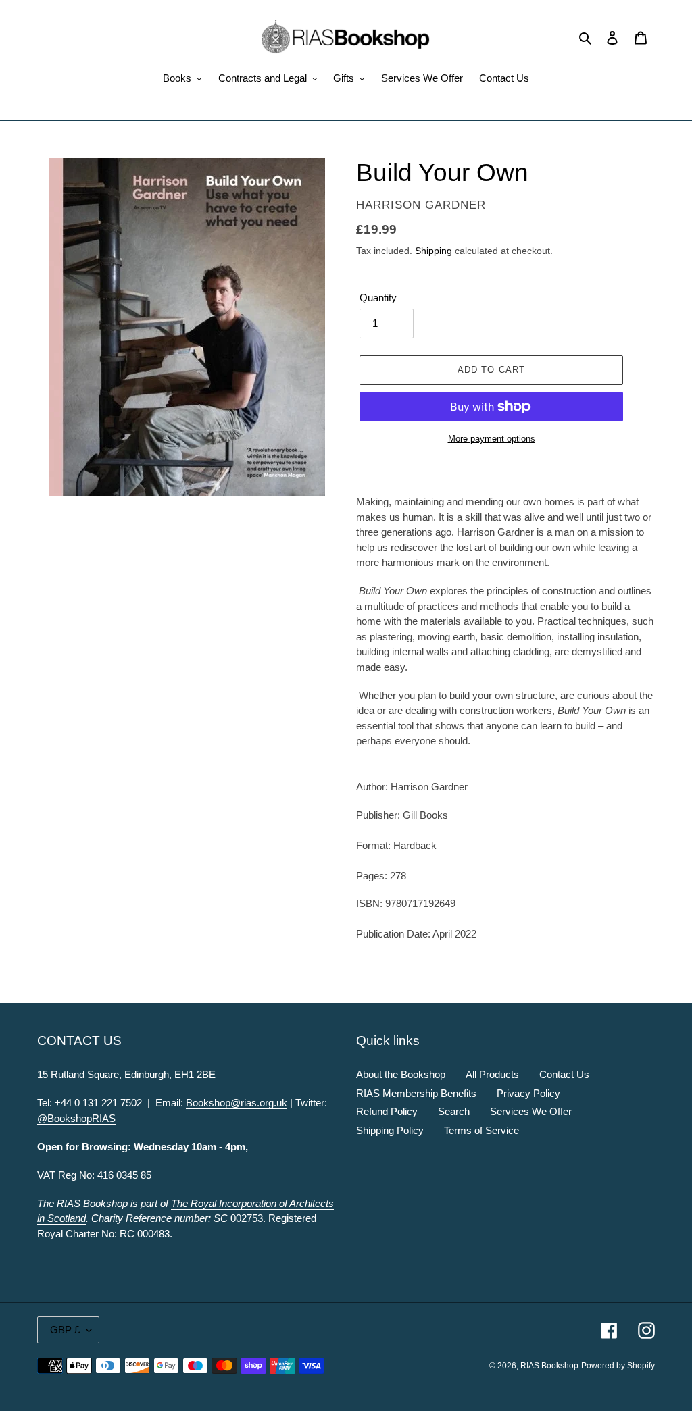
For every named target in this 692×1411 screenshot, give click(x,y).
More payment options (491, 439)
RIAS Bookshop (549, 1365)
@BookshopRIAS (76, 1118)
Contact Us (564, 1074)
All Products (492, 1074)
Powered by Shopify (618, 1365)
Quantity (378, 297)
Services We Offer (531, 1111)
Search (454, 1111)
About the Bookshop (400, 1074)
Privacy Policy (528, 1093)
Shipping (433, 250)
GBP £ (65, 1329)
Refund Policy (387, 1111)
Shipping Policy (390, 1130)
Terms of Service (481, 1130)
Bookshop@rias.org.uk (236, 1102)
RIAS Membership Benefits (416, 1093)
